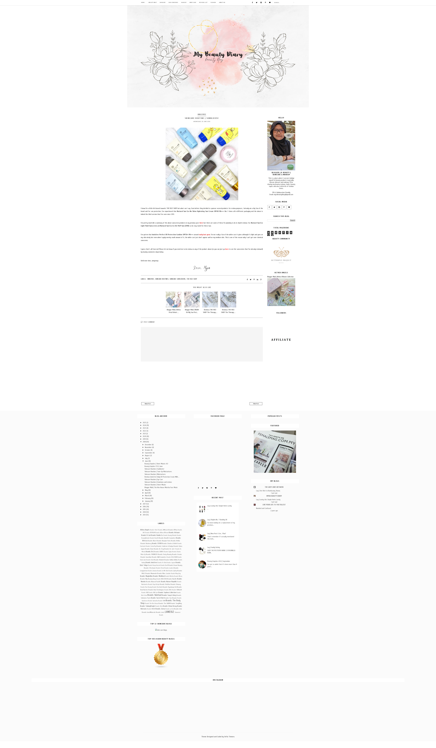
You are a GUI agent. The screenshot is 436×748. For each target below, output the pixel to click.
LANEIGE (169, 612)
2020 (145, 436)
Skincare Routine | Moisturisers (155, 474)
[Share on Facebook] (247, 279)
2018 (144, 442)
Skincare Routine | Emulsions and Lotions (158, 482)
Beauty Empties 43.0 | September (218, 561)
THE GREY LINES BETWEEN (274, 487)
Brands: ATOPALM (150, 532)
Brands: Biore (152, 541)
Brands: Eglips (168, 551)
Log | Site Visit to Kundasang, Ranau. (268, 491)
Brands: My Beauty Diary (148, 579)
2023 (144, 428)
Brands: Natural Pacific (153, 582)
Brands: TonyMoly (176, 603)
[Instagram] (261, 2)
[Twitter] (257, 2)
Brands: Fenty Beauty (165, 554)
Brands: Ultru (159, 606)
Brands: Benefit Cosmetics (167, 538)
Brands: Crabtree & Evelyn (165, 546)
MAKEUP (183, 2)
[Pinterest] (265, 2)
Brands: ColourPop (151, 546)
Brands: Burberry (146, 543)
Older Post (256, 403)
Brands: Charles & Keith (169, 543)
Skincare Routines (162, 279)
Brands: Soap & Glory (169, 595)
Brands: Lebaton (152, 571)
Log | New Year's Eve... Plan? (216, 534)
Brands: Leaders (169, 568)
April (146, 493)
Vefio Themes (229, 737)
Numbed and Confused (263, 508)
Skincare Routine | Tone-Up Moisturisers (158, 472)
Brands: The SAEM (164, 603)
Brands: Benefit (154, 538)
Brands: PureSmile (157, 587)
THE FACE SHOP (192, 279)
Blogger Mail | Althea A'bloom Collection (280, 277)
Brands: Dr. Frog (159, 549)
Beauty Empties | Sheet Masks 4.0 (156, 464)
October (148, 450)
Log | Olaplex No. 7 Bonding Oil (217, 520)
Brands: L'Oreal (160, 568)
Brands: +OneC (154, 530)
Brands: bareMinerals (148, 612)
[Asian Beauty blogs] (161, 668)
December (148, 445)
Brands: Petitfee (165, 584)
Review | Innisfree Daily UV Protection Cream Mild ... (162, 477)
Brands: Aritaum (174, 532)
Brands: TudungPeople (147, 606)
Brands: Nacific (172, 579)
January (148, 501)
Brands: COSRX (157, 543)
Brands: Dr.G (150, 552)
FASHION (213, 2)
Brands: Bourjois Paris (164, 541)
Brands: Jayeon (171, 562)
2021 (144, 434)
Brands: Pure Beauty (146, 587)
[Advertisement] (202, 382)
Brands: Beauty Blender (170, 535)
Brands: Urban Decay (170, 606)
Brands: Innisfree (151, 562)
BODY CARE (193, 2)
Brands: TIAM (161, 601)
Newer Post (148, 403)
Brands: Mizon (178, 576)
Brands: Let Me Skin (162, 571)
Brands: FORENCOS (151, 554)
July (146, 458)
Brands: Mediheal (159, 576)
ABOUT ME (222, 2)
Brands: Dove (149, 549)
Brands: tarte (160, 612)
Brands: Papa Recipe (154, 584)
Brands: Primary (176, 584)
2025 (144, 423)
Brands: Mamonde (151, 573)
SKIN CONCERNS (173, 2)
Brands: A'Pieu (172, 530)
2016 (144, 507)
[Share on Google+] (261, 279)
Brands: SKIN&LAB (177, 590)
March (147, 496)
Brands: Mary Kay (176, 573)
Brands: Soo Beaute (170, 598)
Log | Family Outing (213, 547)
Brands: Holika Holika (171, 560)
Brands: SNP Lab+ (153, 592)
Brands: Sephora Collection (167, 592)
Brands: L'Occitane (150, 568)
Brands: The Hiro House (151, 603)
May (146, 490)
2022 (144, 431)
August (147, 455)
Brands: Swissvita (153, 601)
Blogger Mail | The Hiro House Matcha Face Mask (161, 487)
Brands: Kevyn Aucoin (154, 565)
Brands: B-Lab (146, 535)
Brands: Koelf (164, 565)
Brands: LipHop (173, 571)
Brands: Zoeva (160, 609)
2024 (145, 425)
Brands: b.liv (178, 609)
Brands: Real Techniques (156, 590)
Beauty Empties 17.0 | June (154, 466)
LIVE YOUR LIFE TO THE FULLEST (274, 505)
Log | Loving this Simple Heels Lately (219, 506)
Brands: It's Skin (161, 562)
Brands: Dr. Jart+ (169, 549)
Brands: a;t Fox (170, 609)
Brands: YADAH (151, 609)
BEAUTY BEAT (153, 2)
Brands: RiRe (168, 590)
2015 (144, 509)
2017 (144, 504)
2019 (144, 439)
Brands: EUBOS (159, 552)
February (148, 498)
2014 (144, 512)
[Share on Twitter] (250, 279)
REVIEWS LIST (203, 2)
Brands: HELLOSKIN (172, 557)
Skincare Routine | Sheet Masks (155, 485)
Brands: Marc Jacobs (163, 573)
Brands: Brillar (175, 541)
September (149, 453)
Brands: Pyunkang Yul (170, 587)
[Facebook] (252, 2)
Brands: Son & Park (157, 598)
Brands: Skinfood (154, 595)
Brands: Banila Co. (157, 535)
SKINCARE (163, 2)
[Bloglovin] (270, 2)
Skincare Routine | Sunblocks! (154, 469)
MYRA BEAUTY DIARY (274, 496)
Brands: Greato (177, 554)
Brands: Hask (150, 560)
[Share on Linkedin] (257, 279)
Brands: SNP (144, 592)
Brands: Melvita (169, 576)
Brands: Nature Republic (169, 582)
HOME (143, 2)
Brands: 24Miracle (163, 530)
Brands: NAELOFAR (162, 579)
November (148, 447)
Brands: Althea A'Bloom (161, 532)
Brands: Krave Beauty (175, 565)
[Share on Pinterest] (254, 279)
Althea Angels (144, 530)
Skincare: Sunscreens (178, 279)
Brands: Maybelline (146, 576)
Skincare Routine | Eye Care (154, 479)
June (146, 461)
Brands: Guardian (146, 557)
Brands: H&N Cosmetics (159, 557)
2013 (144, 515)
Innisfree (202, 114)
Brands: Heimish (159, 560)
